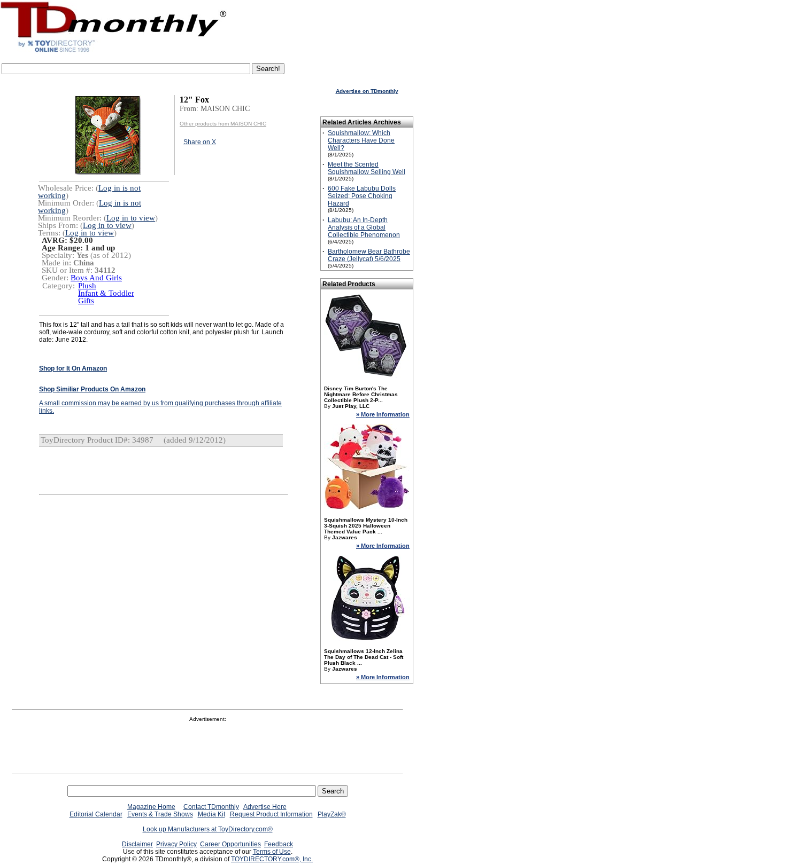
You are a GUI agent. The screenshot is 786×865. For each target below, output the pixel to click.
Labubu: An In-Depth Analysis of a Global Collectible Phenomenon (364, 227)
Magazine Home (151, 807)
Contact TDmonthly (211, 807)
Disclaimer (137, 844)
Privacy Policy (176, 844)
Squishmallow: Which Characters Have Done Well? (361, 140)
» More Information (383, 414)
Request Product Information (271, 814)
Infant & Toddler (106, 293)
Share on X (199, 142)
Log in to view (130, 218)
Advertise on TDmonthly (367, 91)
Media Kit (211, 814)
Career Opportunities (230, 844)
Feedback (278, 844)
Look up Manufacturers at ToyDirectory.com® (208, 829)
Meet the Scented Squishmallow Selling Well (366, 168)
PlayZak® (332, 814)
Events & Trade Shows (160, 814)
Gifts (86, 300)
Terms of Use (272, 851)
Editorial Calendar (96, 814)
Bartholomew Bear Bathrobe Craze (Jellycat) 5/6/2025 (369, 255)
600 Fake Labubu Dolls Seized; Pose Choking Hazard (362, 196)
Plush (87, 285)
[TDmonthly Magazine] (113, 52)
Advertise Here (265, 807)
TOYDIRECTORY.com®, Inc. (272, 859)
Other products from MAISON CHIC (223, 124)
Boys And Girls (96, 277)
